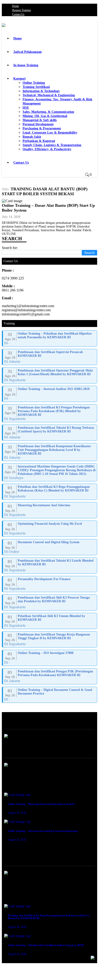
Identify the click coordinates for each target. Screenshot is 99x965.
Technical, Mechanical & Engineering (49, 95)
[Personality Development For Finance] (50, 584)
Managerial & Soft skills (40, 120)
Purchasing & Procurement (42, 128)
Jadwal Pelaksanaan (27, 52)
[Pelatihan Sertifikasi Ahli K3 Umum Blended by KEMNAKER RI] (50, 621)
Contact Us (18, 14)
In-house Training (25, 65)
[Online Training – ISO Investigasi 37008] (50, 658)
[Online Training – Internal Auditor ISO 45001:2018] (50, 394)
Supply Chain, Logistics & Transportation (52, 145)
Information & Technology (41, 91)
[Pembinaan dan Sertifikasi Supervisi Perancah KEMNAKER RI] (50, 357)
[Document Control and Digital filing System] (50, 547)
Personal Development (38, 124)
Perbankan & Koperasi (39, 141)
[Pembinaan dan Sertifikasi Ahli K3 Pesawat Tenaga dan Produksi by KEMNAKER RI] (50, 602)
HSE (26, 107)
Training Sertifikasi (36, 87)
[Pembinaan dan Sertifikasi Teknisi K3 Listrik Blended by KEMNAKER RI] (50, 565)
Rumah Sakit (32, 136)
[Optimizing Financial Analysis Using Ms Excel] (50, 528)
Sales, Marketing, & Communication (48, 112)
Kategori (19, 78)
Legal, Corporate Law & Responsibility (50, 132)
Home (15, 6)
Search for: (10, 248)
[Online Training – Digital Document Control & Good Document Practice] (50, 695)
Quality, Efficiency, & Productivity (47, 149)
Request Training (21, 10)
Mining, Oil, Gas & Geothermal (45, 116)
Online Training (34, 82)
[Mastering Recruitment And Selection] (50, 510)
